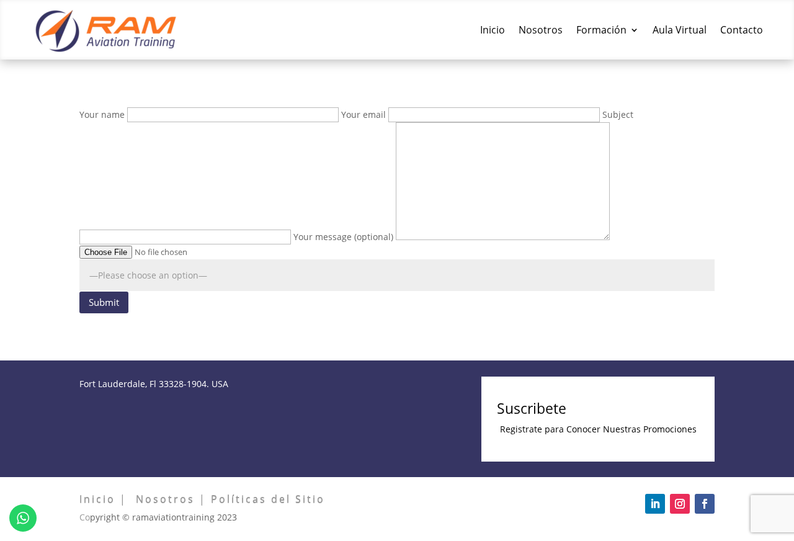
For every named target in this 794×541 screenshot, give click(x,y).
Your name (103, 114)
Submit (104, 302)
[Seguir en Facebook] (705, 504)
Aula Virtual (680, 30)
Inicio (492, 30)
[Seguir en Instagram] (680, 504)
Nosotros (541, 30)
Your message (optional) (344, 237)
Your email (364, 114)
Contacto (741, 30)
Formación (601, 30)
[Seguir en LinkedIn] (655, 504)
